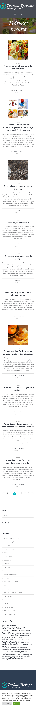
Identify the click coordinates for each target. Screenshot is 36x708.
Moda (6, 585)
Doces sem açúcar (12, 571)
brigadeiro (4, 635)
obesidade (13, 647)
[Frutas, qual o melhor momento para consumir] (18, 50)
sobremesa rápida (27, 654)
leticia (19, 244)
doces (31, 635)
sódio (6, 656)
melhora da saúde (10, 644)
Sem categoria (10, 610)
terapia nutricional (11, 656)
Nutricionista (10, 600)
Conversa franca (11, 556)
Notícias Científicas (13, 592)
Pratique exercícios (8, 649)
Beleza (7, 545)
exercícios (24, 637)
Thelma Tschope (18, 90)
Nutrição (8, 596)
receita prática (20, 651)
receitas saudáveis (8, 654)
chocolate (8, 635)
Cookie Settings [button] (7, 704)
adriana (18, 280)
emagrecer (5, 637)
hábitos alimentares (10, 642)
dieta (12, 635)
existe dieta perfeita (7, 640)
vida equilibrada (9, 658)
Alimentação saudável (14, 542)
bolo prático (28, 633)
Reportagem (9, 607)
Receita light (10, 652)
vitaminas (19, 658)
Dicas (6, 563)
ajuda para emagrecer (9, 625)
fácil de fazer (25, 639)
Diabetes (8, 560)
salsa (15, 654)
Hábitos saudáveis (24, 642)
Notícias (8, 589)
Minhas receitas (11, 581)
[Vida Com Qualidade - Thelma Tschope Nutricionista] (18, 6)
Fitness (7, 578)
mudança (20, 645)
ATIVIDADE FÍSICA (25, 630)
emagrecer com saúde (15, 637)
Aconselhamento (11, 538)
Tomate (25, 656)
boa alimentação (18, 633)
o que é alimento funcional (21, 647)
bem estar (7, 633)
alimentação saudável (13, 627)
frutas (19, 639)
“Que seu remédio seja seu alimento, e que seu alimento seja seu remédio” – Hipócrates (18, 127)
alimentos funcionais (11, 630)
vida (28, 656)
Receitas (8, 603)
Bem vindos (9, 549)
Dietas (7, 567)
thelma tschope (19, 656)
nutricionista (28, 645)
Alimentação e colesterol (18, 222)
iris (19, 210)
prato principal (19, 649)
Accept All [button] (16, 704)
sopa (3, 656)
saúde (19, 654)
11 (28, 494)
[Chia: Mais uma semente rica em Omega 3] (18, 170)
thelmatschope (19, 317)
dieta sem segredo (22, 635)
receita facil (4, 651)
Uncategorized (10, 614)
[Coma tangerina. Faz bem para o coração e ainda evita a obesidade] (18, 335)
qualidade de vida (27, 649)
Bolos (7, 553)
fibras (15, 639)
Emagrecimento (10, 574)
